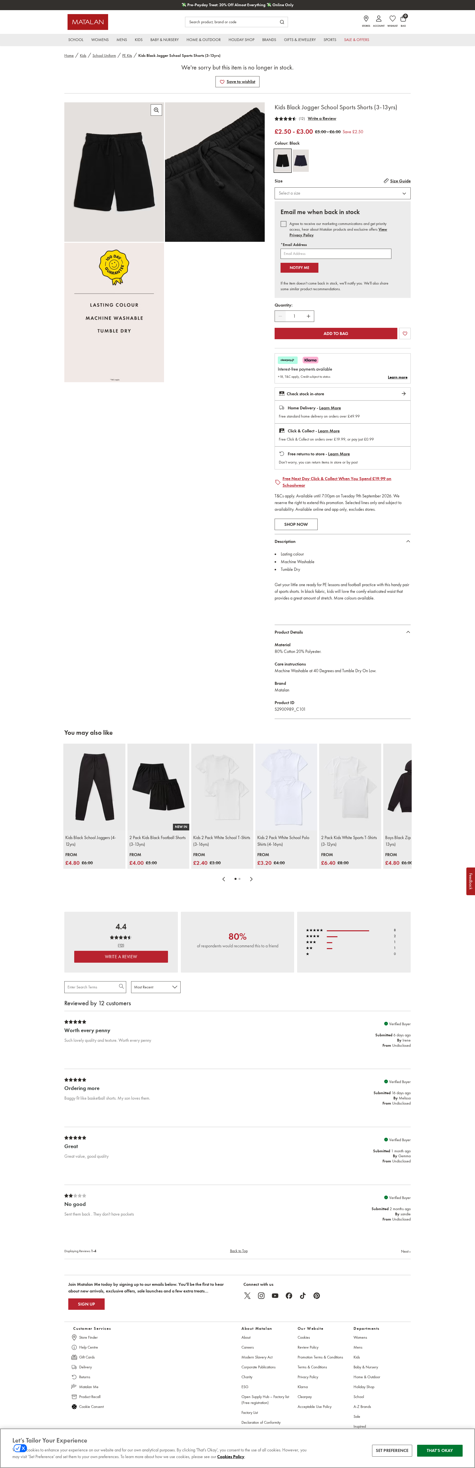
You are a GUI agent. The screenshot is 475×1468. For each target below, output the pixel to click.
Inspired (360, 1426)
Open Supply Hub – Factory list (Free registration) (265, 1399)
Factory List (249, 1412)
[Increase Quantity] (308, 316)
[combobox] (343, 193)
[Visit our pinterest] (317, 1296)
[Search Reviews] (122, 987)
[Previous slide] (224, 879)
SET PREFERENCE (392, 1450)
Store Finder (88, 1337)
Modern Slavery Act (256, 1357)
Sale (357, 1416)
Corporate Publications (258, 1367)
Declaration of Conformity (261, 1422)
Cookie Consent (91, 1406)
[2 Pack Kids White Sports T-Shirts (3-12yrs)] (350, 787)
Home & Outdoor (367, 1377)
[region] (237, 1448)
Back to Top (239, 1250)
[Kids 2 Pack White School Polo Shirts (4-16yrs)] (286, 787)
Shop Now (296, 524)
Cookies (304, 1337)
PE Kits (127, 55)
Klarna (303, 1386)
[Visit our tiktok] (303, 1296)
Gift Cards (87, 1357)
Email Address (294, 244)
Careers (247, 1347)
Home (69, 55)
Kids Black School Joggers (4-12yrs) (90, 841)
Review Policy (308, 1347)
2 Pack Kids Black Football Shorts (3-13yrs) (157, 841)
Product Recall (89, 1396)
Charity (246, 1377)
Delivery (85, 1367)
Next (406, 1251)
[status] (294, 316)
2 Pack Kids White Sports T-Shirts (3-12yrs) (349, 841)
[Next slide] (251, 879)
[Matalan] (87, 22)
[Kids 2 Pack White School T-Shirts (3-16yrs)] (222, 787)
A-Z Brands (362, 1406)
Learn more (397, 377)
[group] (79, 859)
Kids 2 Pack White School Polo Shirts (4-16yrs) (283, 841)
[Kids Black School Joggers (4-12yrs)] (94, 787)
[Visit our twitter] (247, 1296)
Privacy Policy (308, 1377)
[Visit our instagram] (261, 1296)
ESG (244, 1386)
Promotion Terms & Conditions (320, 1357)
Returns (84, 1377)
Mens (358, 1347)
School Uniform (104, 55)
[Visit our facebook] (289, 1296)
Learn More (330, 408)
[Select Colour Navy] (301, 161)
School (359, 1396)
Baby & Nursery (366, 1367)
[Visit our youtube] (275, 1296)
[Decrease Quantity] (280, 316)
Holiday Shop (364, 1386)
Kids (83, 55)
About (245, 1337)
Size (279, 181)
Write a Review (322, 118)
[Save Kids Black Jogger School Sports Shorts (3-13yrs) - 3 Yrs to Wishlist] (222, 81)
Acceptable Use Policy (315, 1406)
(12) (302, 118)
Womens (360, 1337)
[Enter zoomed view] (156, 110)
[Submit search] (282, 22)
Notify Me (299, 267)
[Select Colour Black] (283, 161)
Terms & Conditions (312, 1367)
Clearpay (305, 1396)
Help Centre (88, 1347)
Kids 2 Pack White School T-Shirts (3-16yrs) (221, 841)
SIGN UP (86, 1304)
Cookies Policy (230, 1456)
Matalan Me (88, 1386)
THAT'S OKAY (440, 1450)
